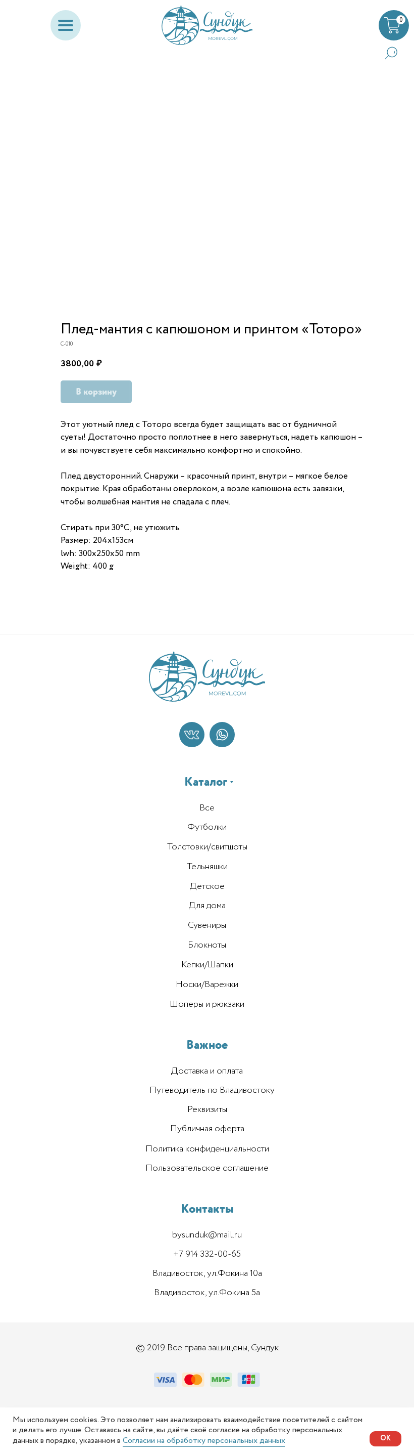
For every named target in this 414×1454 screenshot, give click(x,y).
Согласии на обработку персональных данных (204, 1440)
